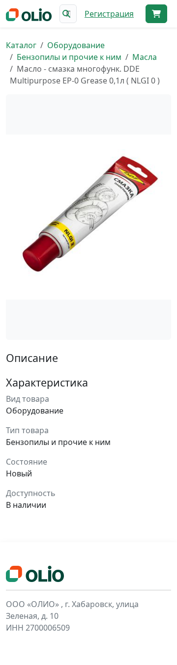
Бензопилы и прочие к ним (69, 57)
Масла (144, 57)
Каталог (21, 45)
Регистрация (109, 13)
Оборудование (76, 45)
